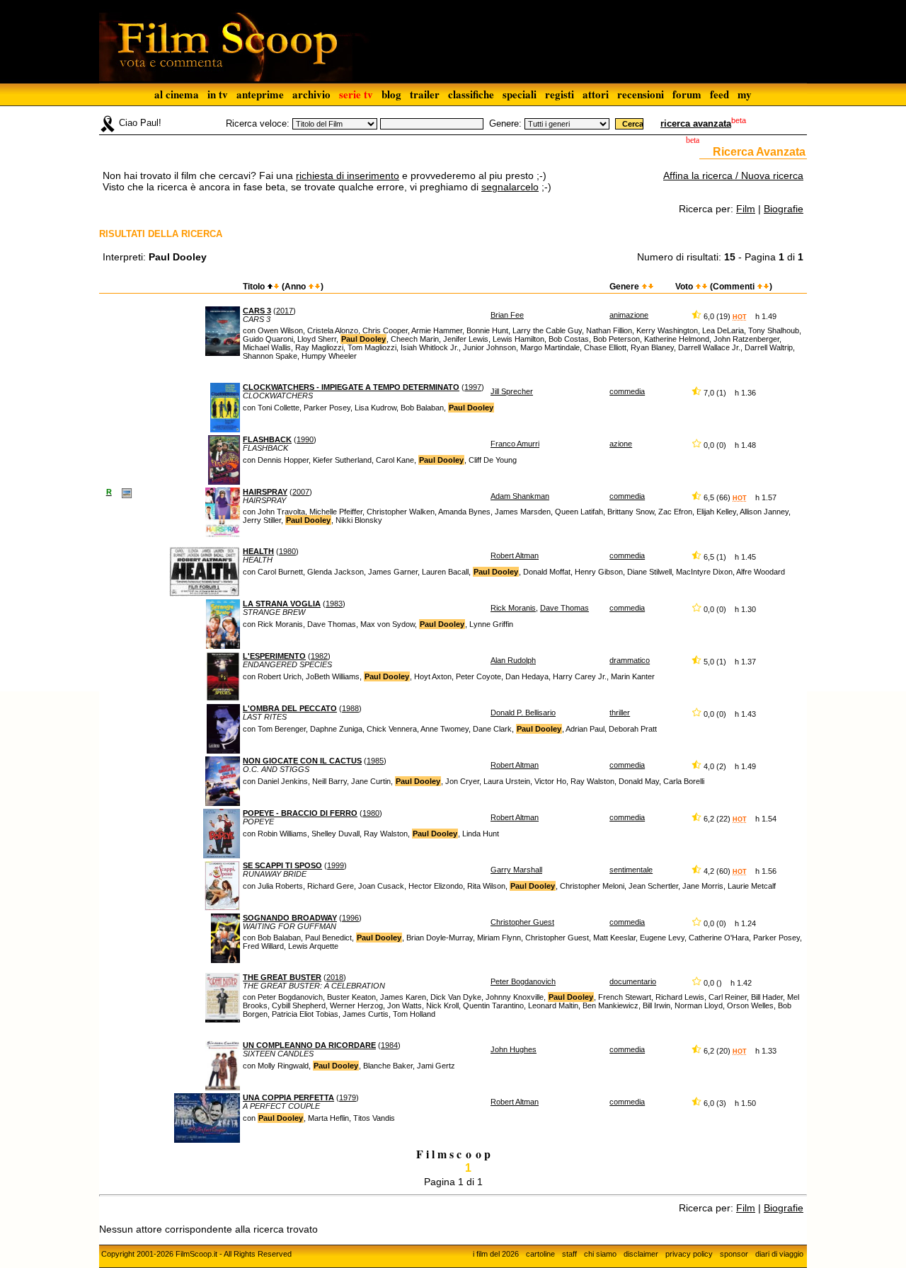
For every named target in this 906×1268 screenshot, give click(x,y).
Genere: (505, 123)
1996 (350, 917)
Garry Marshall (516, 869)
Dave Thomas (564, 608)
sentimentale (631, 869)
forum (686, 94)
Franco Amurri (515, 443)
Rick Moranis (513, 608)
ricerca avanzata (695, 123)
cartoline (540, 1254)
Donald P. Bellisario (523, 712)
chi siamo (600, 1254)
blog (391, 94)
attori (596, 94)
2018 (334, 977)
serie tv (356, 94)
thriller (619, 712)
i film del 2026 (496, 1254)
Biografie (783, 208)
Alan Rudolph (513, 660)
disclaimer (641, 1254)
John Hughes (514, 1049)
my (745, 94)
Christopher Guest (522, 922)
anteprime (260, 94)
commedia (627, 391)
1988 (350, 708)
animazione (628, 315)
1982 (319, 656)
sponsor (734, 1254)
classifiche (471, 94)
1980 (287, 551)
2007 (300, 492)
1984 (389, 1045)
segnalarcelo (510, 186)
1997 (472, 387)
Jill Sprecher (512, 391)
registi (559, 94)
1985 (375, 760)
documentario (632, 981)
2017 (284, 310)
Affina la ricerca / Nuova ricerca (733, 175)
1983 (334, 603)
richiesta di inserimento (347, 175)
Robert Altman (515, 555)
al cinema (176, 94)
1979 (347, 1097)
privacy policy (689, 1254)
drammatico (629, 660)
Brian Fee (507, 315)
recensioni (640, 94)
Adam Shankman (520, 496)
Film (745, 208)
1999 (335, 865)
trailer (425, 94)
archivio (311, 94)
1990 (305, 439)
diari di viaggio (779, 1254)
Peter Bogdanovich (523, 981)
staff (569, 1254)
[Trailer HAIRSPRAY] (126, 492)
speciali (520, 94)
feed (719, 94)
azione (620, 443)
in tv (217, 94)
